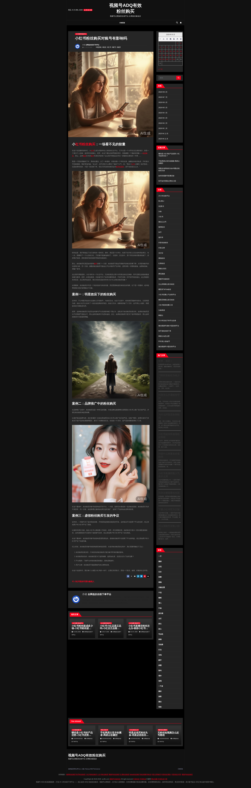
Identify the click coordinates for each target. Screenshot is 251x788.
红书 (78, 144)
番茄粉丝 (161, 258)
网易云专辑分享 (104, 729)
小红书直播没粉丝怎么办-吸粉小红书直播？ (139, 628)
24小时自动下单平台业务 (167, 320)
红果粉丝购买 (124, 774)
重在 (160, 702)
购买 (92, 144)
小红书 (160, 216)
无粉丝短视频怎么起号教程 (168, 733)
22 (177, 55)
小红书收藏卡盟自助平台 (81, 34)
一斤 (160, 556)
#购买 (119, 47)
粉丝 (85, 144)
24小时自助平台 (164, 196)
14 (174, 51)
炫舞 (160, 577)
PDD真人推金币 (164, 341)
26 (167, 59)
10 (160, 51)
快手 (160, 232)
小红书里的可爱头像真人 (84, 581)
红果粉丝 (161, 263)
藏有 (160, 691)
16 (181, 51)
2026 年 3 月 (162, 118)
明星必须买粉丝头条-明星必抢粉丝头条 (139, 735)
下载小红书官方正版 (169, 509)
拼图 (160, 665)
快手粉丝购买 (80, 774)
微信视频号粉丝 (145, 774)
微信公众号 (162, 222)
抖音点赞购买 (156, 774)
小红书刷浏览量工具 (165, 305)
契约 (160, 670)
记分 (160, 572)
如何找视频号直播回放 (166, 176)
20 (170, 55)
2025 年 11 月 (163, 139)
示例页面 (122, 23)
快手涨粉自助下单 (164, 331)
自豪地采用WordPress (74, 769)
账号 (92, 156)
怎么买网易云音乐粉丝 (166, 284)
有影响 (121, 167)
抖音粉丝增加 (166, 774)
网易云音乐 (162, 268)
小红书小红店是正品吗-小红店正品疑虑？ (110, 628)
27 (170, 59)
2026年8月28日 (78, 738)
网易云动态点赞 (164, 336)
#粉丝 (104, 47)
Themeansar (96, 769)
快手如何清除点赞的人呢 (167, 181)
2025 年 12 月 (163, 133)
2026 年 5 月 (162, 107)
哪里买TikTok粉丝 (164, 289)
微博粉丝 (161, 227)
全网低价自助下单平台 (92, 45)
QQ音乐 (161, 206)
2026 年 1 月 (162, 128)
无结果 (160, 644)
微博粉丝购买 (71, 774)
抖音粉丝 (136, 779)
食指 (160, 681)
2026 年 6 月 (162, 102)
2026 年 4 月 (162, 113)
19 (167, 55)
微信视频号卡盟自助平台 (167, 346)
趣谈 (160, 561)
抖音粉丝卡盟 (176, 774)
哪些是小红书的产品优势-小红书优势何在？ (82, 735)
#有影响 (98, 47)
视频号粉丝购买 (114, 774)
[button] (177, 23)
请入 (160, 603)
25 (164, 59)
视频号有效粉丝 (164, 279)
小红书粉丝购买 (91, 774)
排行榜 (160, 613)
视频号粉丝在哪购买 (162, 729)
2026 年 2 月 (162, 123)
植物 (160, 582)
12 (167, 51)
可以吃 (160, 634)
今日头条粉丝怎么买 (134, 729)
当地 (160, 655)
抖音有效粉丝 (163, 242)
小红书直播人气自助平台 (167, 294)
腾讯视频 (161, 274)
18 (164, 55)
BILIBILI (161, 201)
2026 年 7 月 (162, 97)
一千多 (160, 686)
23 (181, 55)
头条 (160, 211)
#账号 (114, 47)
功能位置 (161, 587)
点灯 (160, 618)
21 (174, 55)
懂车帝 (160, 237)
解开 (160, 660)
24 (160, 59)
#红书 (109, 47)
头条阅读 (161, 310)
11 (164, 51)
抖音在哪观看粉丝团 (169, 493)
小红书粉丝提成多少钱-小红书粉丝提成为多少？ (82, 628)
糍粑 (160, 598)
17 (160, 55)
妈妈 (160, 639)
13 (170, 51)
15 (177, 51)
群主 (160, 624)
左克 (160, 566)
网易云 (160, 315)
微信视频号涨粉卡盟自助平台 (168, 326)
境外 (160, 676)
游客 (160, 696)
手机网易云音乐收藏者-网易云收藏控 (110, 733)
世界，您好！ (165, 361)
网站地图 (154, 779)
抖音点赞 (161, 248)
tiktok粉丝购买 (135, 774)
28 (174, 59)
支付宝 (160, 253)
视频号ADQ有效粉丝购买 (87, 755)
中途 (160, 608)
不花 (160, 592)
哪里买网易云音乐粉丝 (166, 300)
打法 (160, 650)
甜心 (160, 629)
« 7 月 (160, 69)
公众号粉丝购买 (102, 774)
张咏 (160, 707)
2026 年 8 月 (162, 92)
